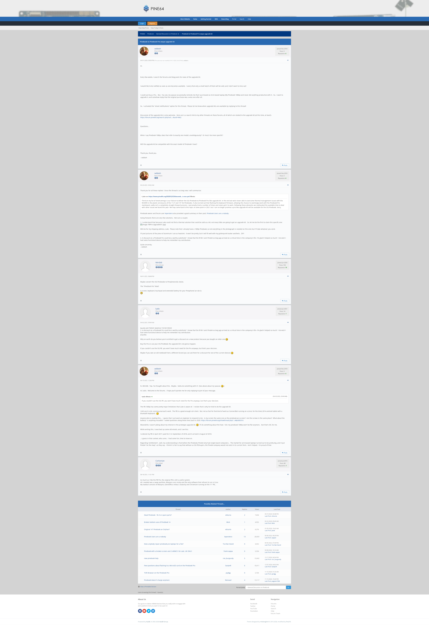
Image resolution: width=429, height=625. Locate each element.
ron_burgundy (228, 558)
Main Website (185, 19)
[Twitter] (149, 611)
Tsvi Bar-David (228, 544)
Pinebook (150, 34)
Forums (273, 604)
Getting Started (206, 19)
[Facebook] (140, 611)
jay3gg (228, 573)
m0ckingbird (264, 622)
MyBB (148, 622)
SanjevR (228, 565)
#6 (288, 474)
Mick (228, 522)
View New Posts (143, 28)
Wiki (216, 19)
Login (142, 23)
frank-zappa (228, 551)
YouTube (253, 608)
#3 (288, 276)
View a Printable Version (148, 587)
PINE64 (142, 34)
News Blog (225, 19)
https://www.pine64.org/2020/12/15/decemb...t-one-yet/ (169, 196)
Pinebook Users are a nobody (218, 213)
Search (242, 19)
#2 (288, 185)
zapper (274, 538)
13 (245, 537)
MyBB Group (163, 622)
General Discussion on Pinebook (167, 34)
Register (152, 23)
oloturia (228, 515)
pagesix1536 (276, 581)
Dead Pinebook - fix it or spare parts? (158, 515)
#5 (288, 380)
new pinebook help (151, 558)
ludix (158, 308)
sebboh (157, 48)
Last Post (268, 516)
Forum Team (275, 613)
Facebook (253, 604)
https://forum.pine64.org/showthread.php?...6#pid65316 (222, 420)
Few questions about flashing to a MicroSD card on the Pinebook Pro (169, 565)
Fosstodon (254, 611)
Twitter (253, 606)
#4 (288, 322)
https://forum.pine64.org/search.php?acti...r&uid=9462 (160, 117)
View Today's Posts (157, 28)
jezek (273, 530)
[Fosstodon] (153, 611)
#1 (288, 60)
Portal (234, 19)
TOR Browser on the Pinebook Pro (156, 573)
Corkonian (160, 460)
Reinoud (228, 580)
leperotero (169, 213)
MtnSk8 (159, 262)
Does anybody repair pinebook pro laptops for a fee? (163, 544)
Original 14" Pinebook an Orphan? (157, 529)
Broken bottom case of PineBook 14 (157, 522)
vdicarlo (228, 529)
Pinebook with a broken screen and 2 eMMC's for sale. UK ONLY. (168, 551)
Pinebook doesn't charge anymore (156, 580)
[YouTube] (144, 611)
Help (249, 19)
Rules (195, 19)
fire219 (288, 622)
